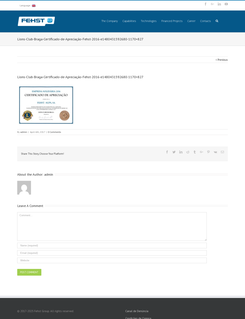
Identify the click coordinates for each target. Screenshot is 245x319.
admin (23, 132)
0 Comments (54, 132)
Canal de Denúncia (136, 311)
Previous (223, 60)
